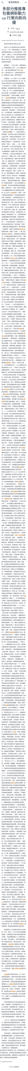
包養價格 (8, 363)
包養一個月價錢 (19, 535)
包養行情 (13, 783)
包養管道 (12, 632)
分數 (19, 35)
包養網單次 (7, 499)
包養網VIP (14, 991)
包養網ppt (22, 924)
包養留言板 (22, 229)
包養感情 (14, 491)
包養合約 (13, 258)
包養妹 (7, 98)
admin (18, 28)
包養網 (6, 394)
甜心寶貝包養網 (17, 968)
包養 (8, 132)
